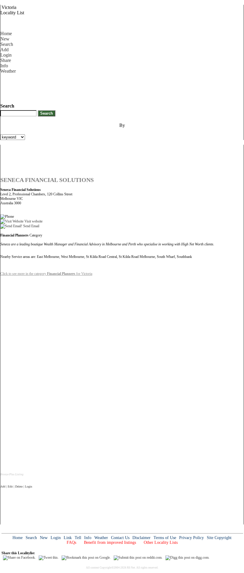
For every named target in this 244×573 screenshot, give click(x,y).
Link (68, 537)
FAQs (71, 542)
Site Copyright (219, 537)
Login (6, 54)
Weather (8, 71)
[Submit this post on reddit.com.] (138, 557)
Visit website (33, 221)
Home (6, 33)
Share (5, 60)
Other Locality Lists (161, 542)
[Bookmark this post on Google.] (86, 557)
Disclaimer (141, 537)
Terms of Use (165, 537)
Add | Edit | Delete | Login (16, 486)
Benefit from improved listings (110, 542)
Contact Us (120, 537)
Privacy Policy (191, 537)
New (5, 38)
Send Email (30, 226)
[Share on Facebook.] (19, 557)
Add (4, 49)
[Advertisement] (108, 87)
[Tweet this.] (48, 557)
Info (4, 65)
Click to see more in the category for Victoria (46, 274)
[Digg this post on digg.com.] (187, 557)
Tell (78, 537)
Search (6, 44)
